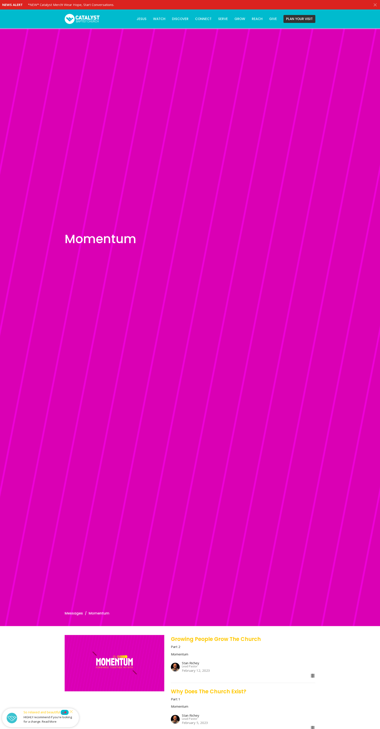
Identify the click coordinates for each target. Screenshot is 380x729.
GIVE (273, 19)
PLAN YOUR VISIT (299, 19)
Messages (74, 613)
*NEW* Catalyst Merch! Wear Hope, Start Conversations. (71, 4)
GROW (239, 19)
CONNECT (203, 19)
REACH (257, 19)
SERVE (223, 19)
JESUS (141, 19)
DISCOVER (180, 19)
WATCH (159, 19)
